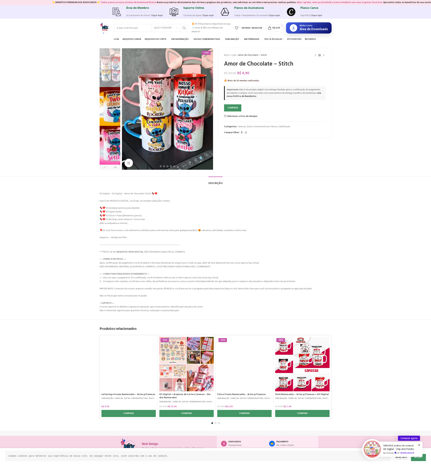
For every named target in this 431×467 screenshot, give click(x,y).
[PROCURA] (184, 28)
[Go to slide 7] (171, 166)
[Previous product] (315, 55)
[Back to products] (320, 55)
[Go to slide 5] (164, 166)
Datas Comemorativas (258, 127)
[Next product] (324, 55)
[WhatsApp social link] (246, 132)
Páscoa (274, 127)
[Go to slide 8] (174, 166)
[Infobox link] (136, 11)
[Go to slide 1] (212, 423)
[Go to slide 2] (215, 423)
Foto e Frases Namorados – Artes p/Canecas (241, 394)
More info (401, 457)
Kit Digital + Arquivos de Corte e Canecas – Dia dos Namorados (185, 396)
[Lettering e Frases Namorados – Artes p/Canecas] (128, 364)
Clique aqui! (316, 15)
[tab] (215, 182)
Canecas (242, 127)
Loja (234, 55)
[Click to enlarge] (128, 163)
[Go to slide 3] (219, 423)
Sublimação (284, 127)
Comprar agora (409, 438)
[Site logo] (105, 28)
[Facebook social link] (242, 132)
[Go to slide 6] (167, 166)
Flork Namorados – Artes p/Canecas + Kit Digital (302, 394)
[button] (105, 167)
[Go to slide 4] (161, 166)
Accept (418, 457)
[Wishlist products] (236, 28)
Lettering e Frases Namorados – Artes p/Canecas (128, 394)
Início (226, 55)
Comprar (232, 108)
